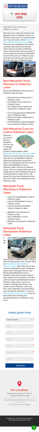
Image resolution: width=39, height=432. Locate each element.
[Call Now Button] (34, 427)
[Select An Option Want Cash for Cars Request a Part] (19, 320)
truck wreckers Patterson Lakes (15, 293)
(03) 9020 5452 (21, 15)
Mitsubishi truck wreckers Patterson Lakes (19, 154)
